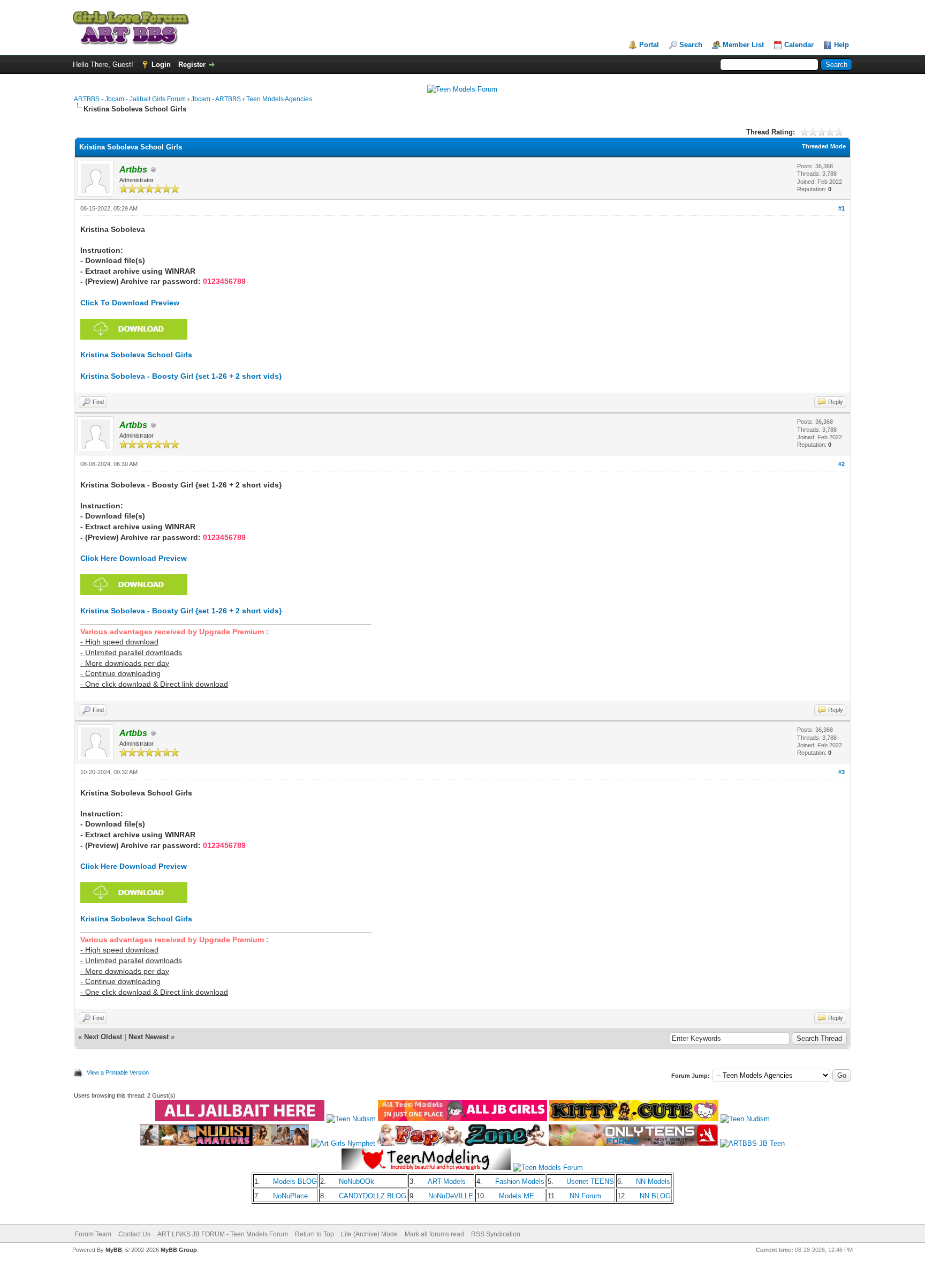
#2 (841, 464)
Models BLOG (295, 1181)
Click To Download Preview (129, 302)
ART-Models (447, 1181)
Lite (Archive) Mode (369, 1234)
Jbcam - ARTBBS (216, 99)
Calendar (799, 45)
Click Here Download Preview (133, 558)
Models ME (516, 1196)
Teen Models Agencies (279, 99)
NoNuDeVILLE (450, 1196)
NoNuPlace (290, 1196)
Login (161, 65)
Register (192, 65)
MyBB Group (179, 1250)
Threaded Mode (824, 146)
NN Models (653, 1181)
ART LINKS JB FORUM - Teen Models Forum (222, 1234)
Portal (649, 45)
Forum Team (93, 1234)
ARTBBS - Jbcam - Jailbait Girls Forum (130, 99)
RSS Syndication (495, 1234)
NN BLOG (655, 1196)
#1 (841, 208)
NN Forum (585, 1196)
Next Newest (148, 1037)
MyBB (113, 1250)
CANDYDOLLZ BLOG (372, 1196)
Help (841, 45)
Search (690, 45)
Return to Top (314, 1234)
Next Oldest (103, 1037)
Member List (743, 45)
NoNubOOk (356, 1181)
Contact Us (134, 1234)
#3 (841, 772)
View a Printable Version (118, 1072)
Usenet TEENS (590, 1181)
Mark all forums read (434, 1234)
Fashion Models (519, 1181)
